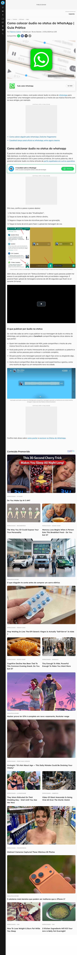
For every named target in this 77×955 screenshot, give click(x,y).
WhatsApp (63, 95)
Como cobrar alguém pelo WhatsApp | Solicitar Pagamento (32, 137)
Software (21, 19)
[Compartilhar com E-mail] (26, 35)
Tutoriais (15, 19)
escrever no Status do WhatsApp (52, 438)
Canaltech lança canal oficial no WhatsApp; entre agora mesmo (34, 140)
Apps (27, 19)
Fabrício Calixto (15, 32)
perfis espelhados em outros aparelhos (59, 161)
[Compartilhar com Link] (29, 35)
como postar (32, 438)
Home (8, 19)
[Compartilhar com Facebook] (22, 35)
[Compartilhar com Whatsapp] (18, 35)
